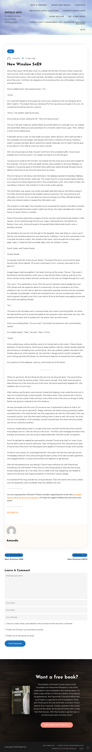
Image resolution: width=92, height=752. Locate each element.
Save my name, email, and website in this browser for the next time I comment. (40, 623)
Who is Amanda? (39, 5)
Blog (82, 30)
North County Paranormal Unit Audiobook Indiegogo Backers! (57, 23)
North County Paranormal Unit (70, 746)
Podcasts (80, 5)
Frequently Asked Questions (44, 11)
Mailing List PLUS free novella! (64, 749)
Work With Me (56, 16)
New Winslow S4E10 (77, 559)
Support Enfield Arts (74, 11)
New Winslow (48, 746)
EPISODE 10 (12, 512)
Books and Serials (61, 5)
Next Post (78, 555)
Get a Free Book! (77, 16)
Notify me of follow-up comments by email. (25, 629)
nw (10, 51)
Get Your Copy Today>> (56, 725)
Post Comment (15, 643)
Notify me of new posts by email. (20, 635)
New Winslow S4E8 (14, 559)
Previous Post (15, 555)
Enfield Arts (13, 13)
